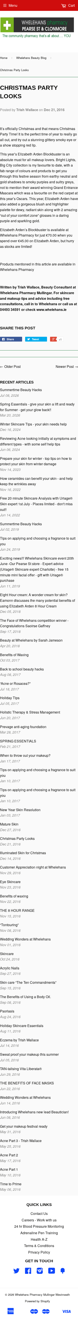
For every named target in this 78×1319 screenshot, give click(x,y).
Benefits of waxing (14, 896)
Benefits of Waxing (14, 654)
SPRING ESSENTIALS (18, 741)
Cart (71, 5)
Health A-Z (39, 1239)
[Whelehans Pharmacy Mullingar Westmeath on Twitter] (16, 1271)
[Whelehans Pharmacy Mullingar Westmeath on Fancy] (62, 1271)
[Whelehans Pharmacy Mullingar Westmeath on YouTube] (51, 1271)
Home (3, 58)
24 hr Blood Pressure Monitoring (39, 1226)
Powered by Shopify (37, 1301)
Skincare (7, 953)
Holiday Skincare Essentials (21, 1025)
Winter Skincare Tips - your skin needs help (33, 424)
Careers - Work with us (39, 1219)
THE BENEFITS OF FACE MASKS (27, 1083)
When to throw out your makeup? (25, 755)
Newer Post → (67, 366)
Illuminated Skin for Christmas (23, 852)
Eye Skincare (10, 881)
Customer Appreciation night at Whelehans (33, 867)
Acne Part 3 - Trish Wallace (21, 1140)
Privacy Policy (39, 1252)
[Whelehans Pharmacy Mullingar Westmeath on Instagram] (40, 1271)
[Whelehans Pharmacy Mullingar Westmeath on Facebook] (28, 1271)
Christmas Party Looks (17, 838)
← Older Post (10, 366)
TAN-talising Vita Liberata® (21, 1068)
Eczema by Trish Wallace (19, 1039)
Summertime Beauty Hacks (21, 389)
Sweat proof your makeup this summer (29, 1054)
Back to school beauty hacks (22, 669)
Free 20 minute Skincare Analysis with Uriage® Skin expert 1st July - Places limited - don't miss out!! (36, 504)
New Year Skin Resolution (20, 809)
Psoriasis (7, 1011)
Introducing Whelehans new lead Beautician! (34, 1111)
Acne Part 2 (9, 1154)
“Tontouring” (9, 924)
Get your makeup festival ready (23, 1126)
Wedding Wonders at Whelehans (25, 939)
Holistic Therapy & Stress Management (30, 712)
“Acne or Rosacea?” (15, 683)
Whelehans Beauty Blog (31, 58)
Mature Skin (9, 824)
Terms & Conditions (39, 1245)
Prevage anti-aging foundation (23, 726)
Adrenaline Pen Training (39, 1232)
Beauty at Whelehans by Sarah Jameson (31, 640)
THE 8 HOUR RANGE (17, 910)
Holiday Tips (10, 697)
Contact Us (39, 1213)
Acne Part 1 (9, 1169)
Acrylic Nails (9, 967)
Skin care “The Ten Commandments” (28, 982)
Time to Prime (10, 1183)
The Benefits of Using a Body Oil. (25, 996)
